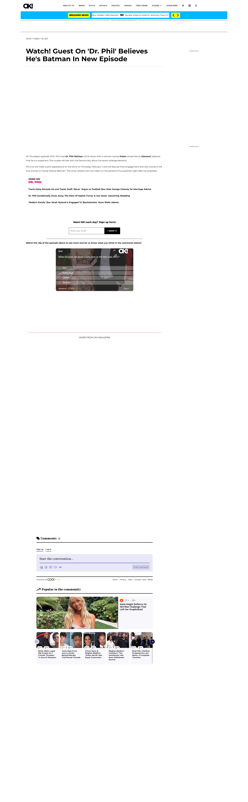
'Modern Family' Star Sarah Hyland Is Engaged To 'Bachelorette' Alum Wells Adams (73, 202)
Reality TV (68, 5)
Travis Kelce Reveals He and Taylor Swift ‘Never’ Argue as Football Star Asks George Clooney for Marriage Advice (89, 189)
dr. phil (45, 38)
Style (92, 5)
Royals (103, 5)
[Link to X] (196, 5)
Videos (36, 38)
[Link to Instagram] (189, 5)
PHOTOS (115, 5)
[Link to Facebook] (183, 5)
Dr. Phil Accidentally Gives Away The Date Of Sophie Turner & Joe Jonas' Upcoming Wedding (79, 196)
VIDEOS (127, 5)
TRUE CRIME (142, 5)
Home (28, 38)
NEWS (82, 5)
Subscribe (171, 5)
